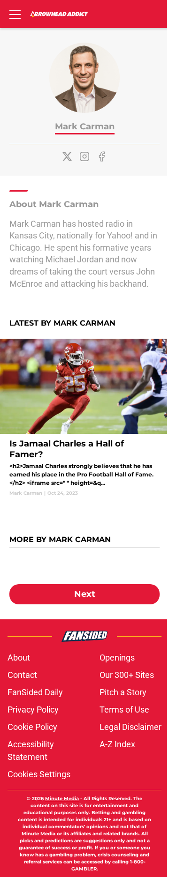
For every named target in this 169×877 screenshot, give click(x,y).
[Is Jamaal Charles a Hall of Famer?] (84, 418)
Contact (22, 675)
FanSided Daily (35, 692)
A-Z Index (117, 744)
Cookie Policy (32, 727)
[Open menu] (15, 14)
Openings (117, 657)
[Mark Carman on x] (67, 156)
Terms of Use (124, 709)
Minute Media (62, 798)
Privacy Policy (33, 709)
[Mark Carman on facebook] (102, 156)
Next (84, 594)
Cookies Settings (39, 774)
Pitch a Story (123, 692)
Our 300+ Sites (127, 675)
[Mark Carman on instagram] (84, 156)
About (19, 657)
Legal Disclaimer (130, 727)
